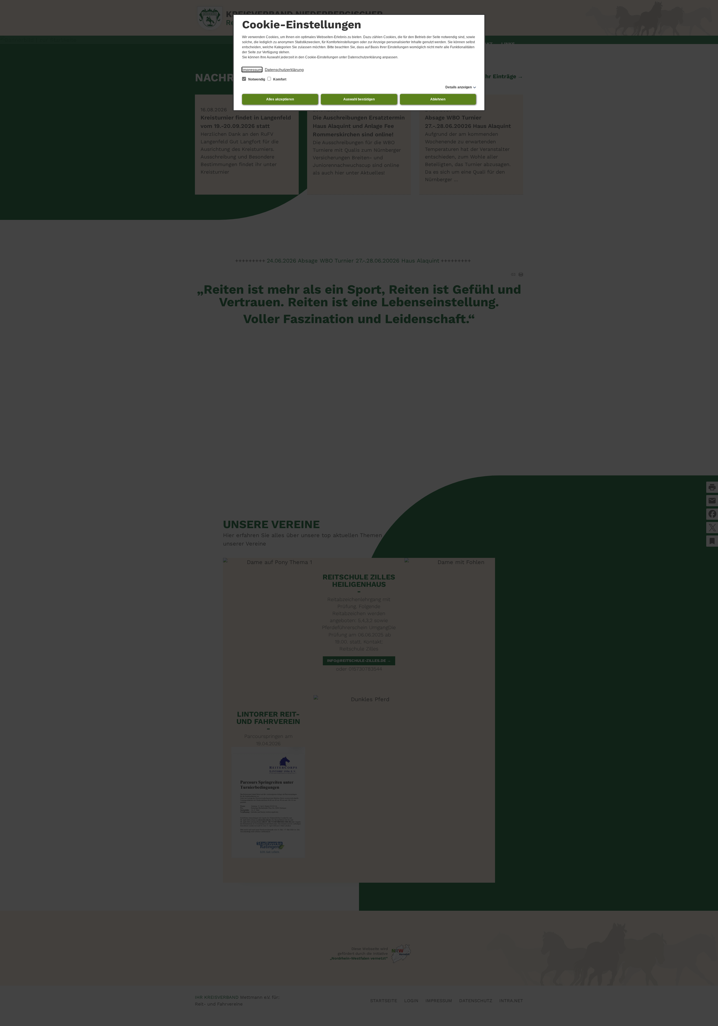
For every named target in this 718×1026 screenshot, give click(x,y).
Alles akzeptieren (280, 99)
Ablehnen (437, 99)
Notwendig (256, 79)
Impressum (252, 69)
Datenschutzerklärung (284, 69)
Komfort (279, 79)
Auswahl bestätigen (359, 99)
